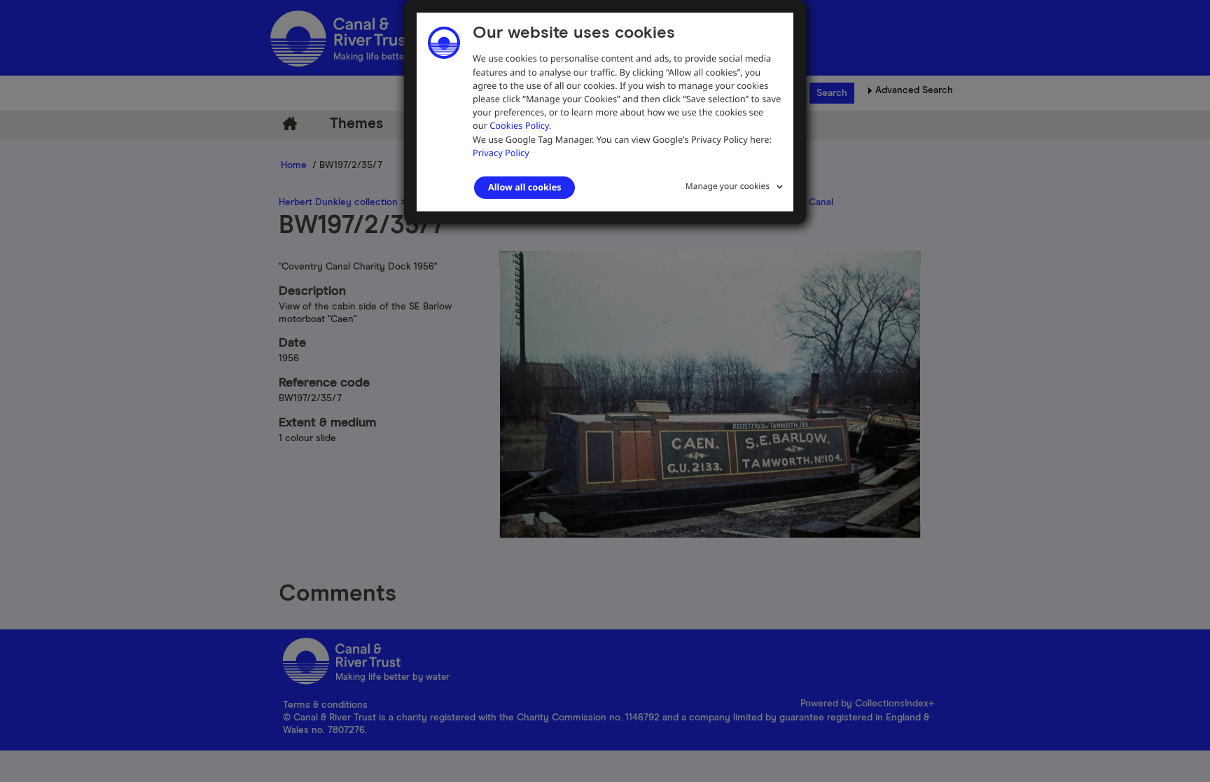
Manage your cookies (728, 186)
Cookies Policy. (520, 125)
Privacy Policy (501, 152)
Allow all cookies (524, 187)
